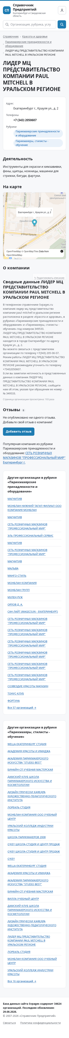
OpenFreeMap (13, 251)
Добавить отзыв (18, 431)
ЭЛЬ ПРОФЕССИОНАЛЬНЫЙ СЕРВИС (30, 535)
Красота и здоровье (34, 36)
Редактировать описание (49, 277)
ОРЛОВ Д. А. (15, 604)
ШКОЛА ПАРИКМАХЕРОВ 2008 (27, 837)
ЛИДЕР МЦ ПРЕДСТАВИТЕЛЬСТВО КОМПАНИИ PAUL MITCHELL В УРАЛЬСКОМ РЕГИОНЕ (29, 940)
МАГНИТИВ (15, 498)
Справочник (11, 36)
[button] (34, 223)
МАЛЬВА (13, 568)
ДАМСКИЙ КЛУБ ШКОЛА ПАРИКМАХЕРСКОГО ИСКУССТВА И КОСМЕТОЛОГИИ (30, 781)
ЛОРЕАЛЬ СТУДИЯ (19, 807)
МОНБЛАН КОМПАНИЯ (22, 583)
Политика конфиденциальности (40, 1023)
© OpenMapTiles (30, 251)
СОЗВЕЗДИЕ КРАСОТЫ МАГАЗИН (28, 686)
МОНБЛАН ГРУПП (19, 590)
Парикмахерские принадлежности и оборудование (28, 44)
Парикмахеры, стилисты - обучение (32, 143)
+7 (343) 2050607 (25, 120)
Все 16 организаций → (22, 981)
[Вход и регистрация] (62, 10)
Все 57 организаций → (22, 707)
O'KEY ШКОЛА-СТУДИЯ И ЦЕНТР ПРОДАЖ (34, 844)
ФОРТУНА (14, 700)
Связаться (9, 1023)
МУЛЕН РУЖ (15, 597)
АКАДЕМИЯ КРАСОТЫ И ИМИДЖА (29, 751)
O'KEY (11, 858)
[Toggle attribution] (62, 251)
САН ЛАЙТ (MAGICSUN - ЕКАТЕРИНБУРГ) (33, 611)
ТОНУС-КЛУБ (16, 693)
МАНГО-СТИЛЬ (17, 575)
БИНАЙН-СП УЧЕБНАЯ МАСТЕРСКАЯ (30, 769)
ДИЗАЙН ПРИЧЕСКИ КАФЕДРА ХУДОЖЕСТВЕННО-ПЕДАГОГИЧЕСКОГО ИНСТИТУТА (32, 796)
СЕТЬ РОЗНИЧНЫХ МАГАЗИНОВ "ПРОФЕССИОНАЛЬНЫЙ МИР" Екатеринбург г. (34, 457)
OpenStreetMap (14, 254)
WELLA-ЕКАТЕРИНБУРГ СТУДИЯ (27, 744)
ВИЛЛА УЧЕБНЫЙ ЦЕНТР (23, 898)
